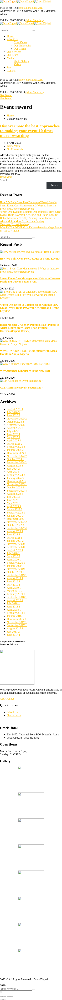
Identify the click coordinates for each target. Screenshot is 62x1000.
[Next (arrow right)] (4, 999)
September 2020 (17, 547)
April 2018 (14, 609)
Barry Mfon (13, 145)
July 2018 (13, 603)
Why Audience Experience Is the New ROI (25, 370)
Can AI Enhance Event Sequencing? (21, 387)
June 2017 (13, 634)
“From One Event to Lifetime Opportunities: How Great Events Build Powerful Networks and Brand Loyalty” (30, 213)
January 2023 (15, 515)
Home (10, 115)
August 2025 (15, 427)
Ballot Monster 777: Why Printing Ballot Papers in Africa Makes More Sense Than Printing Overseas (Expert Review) (27, 221)
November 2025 (17, 418)
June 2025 (13, 434)
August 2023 (15, 493)
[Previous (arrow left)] (1, 999)
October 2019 (15, 572)
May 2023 (13, 503)
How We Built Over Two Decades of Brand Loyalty (28, 202)
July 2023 (13, 496)
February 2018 (16, 612)
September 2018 (17, 597)
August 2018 (15, 600)
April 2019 (14, 587)
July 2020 (13, 553)
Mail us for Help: (9, 7)
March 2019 (14, 590)
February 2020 (16, 562)
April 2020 (14, 559)
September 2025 (17, 424)
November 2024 (17, 456)
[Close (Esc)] (1, 996)
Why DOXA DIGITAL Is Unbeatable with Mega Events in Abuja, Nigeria (28, 352)
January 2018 (15, 615)
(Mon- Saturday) (34, 20)
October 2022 (15, 525)
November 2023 (17, 484)
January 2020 (15, 565)
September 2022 (17, 528)
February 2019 (16, 594)
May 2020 (13, 556)
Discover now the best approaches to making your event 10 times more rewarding (30, 131)
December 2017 (16, 619)
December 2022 (16, 518)
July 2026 (13, 412)
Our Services (14, 715)
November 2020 (17, 543)
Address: (5, 10)
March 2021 (14, 537)
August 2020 (15, 550)
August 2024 (15, 465)
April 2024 (14, 471)
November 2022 (17, 521)
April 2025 (14, 440)
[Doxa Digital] (8, 1)
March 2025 (14, 443)
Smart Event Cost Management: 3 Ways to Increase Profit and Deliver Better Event (28, 207)
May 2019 (13, 584)
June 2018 (13, 606)
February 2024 (16, 474)
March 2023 (14, 509)
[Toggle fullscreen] (8, 996)
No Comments (15, 149)
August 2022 (15, 531)
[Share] (4, 996)
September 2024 (17, 462)
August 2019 (15, 578)
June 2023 (13, 500)
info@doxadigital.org (31, 7)
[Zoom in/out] (11, 996)
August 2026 (15, 409)
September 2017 (17, 625)
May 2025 (13, 437)
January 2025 (15, 449)
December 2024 (16, 453)
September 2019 (17, 575)
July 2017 (13, 631)
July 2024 (13, 468)
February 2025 (16, 446)
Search (3, 180)
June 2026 (13, 415)
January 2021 (15, 540)
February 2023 (16, 512)
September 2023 (17, 490)
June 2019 (13, 581)
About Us (12, 712)
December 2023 (16, 481)
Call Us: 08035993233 (12, 20)
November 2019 (17, 568)
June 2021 (13, 534)
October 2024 (15, 459)
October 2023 (15, 487)
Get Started (6, 95)
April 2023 (14, 506)
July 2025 (13, 431)
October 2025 (15, 421)
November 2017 (17, 622)
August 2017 (15, 628)
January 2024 (15, 478)
